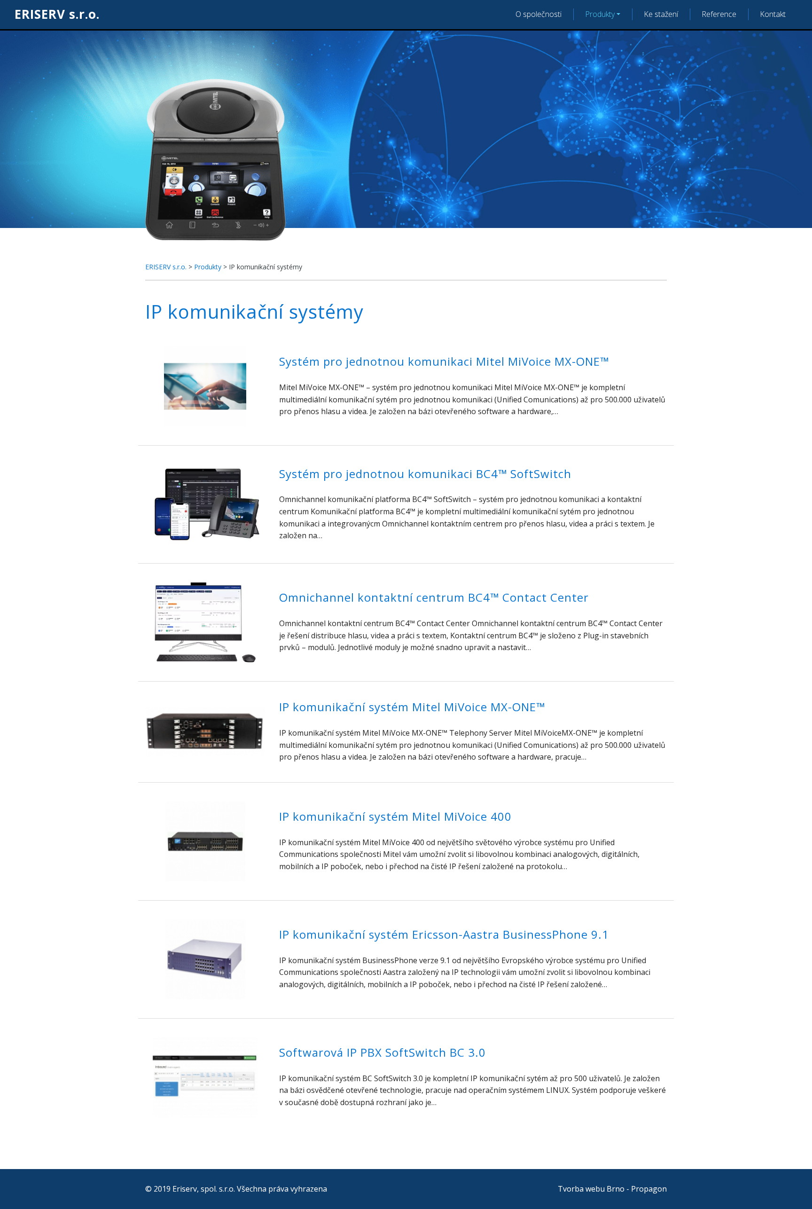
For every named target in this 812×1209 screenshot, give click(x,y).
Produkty (600, 14)
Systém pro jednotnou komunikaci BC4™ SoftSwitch (425, 473)
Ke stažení (661, 14)
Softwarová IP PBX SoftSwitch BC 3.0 (382, 1052)
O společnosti (538, 14)
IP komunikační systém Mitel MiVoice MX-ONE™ (412, 706)
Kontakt (773, 14)
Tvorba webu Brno (591, 1189)
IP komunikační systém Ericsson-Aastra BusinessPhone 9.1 (444, 934)
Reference (719, 14)
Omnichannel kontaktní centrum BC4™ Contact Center (434, 597)
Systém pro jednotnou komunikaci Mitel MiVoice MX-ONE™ (444, 361)
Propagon (649, 1189)
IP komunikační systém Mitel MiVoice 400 (395, 816)
